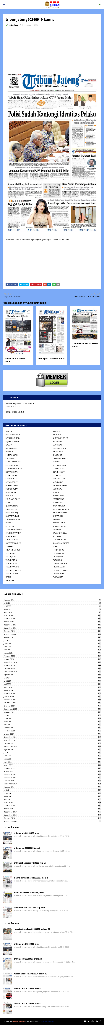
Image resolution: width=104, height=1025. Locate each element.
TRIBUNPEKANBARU (13, 570)
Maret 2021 (52, 802)
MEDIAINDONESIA (60, 485)
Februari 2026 (52, 618)
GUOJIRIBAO (57, 445)
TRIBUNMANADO (12, 567)
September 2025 (52, 634)
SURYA (55, 546)
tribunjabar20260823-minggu (28, 959)
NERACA (56, 492)
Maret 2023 (52, 727)
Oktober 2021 (52, 780)
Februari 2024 (52, 693)
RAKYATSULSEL (12, 523)
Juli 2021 (52, 790)
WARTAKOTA (58, 577)
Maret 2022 (52, 765)
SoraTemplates (18, 1021)
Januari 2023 (52, 734)
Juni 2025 (52, 643)
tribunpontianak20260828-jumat (29, 907)
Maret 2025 (52, 653)
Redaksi (14, 25)
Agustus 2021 (52, 787)
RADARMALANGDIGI (61, 509)
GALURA (9, 445)
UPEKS (8, 577)
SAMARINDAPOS (59, 526)
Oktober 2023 (52, 706)
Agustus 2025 (52, 637)
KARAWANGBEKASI (60, 458)
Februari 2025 (52, 656)
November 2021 (52, 777)
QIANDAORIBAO (12, 506)
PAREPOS (9, 495)
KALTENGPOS (11, 458)
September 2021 (52, 784)
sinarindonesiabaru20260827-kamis (31, 877)
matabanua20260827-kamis (27, 1003)
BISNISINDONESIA (13, 438)
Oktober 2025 (52, 631)
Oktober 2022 (52, 743)
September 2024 (52, 671)
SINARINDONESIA (59, 533)
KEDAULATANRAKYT (13, 462)
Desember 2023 (52, 699)
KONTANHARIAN (59, 465)
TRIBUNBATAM (58, 553)
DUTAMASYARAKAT (60, 438)
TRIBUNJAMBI (58, 556)
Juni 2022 (52, 755)
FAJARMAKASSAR (12, 441)
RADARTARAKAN (12, 516)
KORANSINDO (11, 475)
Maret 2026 (52, 615)
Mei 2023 (52, 721)
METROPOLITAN (12, 489)
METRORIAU (57, 489)
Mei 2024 (52, 684)
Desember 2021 (52, 774)
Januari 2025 (52, 659)
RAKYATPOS (57, 519)
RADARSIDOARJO (12, 512)
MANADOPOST (11, 482)
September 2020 (52, 821)
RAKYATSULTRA (59, 523)
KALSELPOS (57, 455)
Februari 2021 (52, 805)
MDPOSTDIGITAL (12, 485)
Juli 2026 (52, 603)
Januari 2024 (52, 696)
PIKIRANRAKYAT (59, 495)
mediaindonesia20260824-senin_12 (30, 973)
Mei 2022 (52, 759)
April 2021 (52, 799)
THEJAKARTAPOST (13, 550)
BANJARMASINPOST (13, 434)
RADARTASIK (58, 516)
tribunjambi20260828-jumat (27, 833)
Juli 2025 (52, 640)
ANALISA (9, 431)
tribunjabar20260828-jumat (51, 358)
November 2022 (52, 740)
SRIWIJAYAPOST (12, 539)
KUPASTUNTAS (12, 478)
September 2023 (52, 709)
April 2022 (52, 762)
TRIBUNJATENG (11, 560)
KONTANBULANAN (13, 465)
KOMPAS (56, 462)
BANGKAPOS (58, 431)
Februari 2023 (52, 731)
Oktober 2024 (52, 668)
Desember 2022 (52, 737)
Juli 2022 (52, 752)
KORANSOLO (58, 475)
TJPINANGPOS (58, 550)
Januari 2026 (52, 621)
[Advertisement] (52, 49)
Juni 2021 (52, 793)
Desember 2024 (52, 662)
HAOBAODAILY (11, 448)
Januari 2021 (52, 808)
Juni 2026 (52, 606)
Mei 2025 (52, 646)
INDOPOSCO (58, 451)
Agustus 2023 (52, 712)
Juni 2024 (52, 681)
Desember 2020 (52, 812)
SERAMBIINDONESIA (14, 529)
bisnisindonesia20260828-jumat (29, 892)
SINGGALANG (11, 536)
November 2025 (52, 628)
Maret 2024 (52, 690)
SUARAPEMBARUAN (13, 543)
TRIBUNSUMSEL (12, 573)
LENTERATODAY (59, 478)
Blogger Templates (46, 1021)
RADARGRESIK (11, 509)
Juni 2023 (52, 718)
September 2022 (52, 746)
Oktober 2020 (52, 818)
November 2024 (52, 665)
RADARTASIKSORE (13, 519)
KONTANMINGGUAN (14, 468)
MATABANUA (58, 482)
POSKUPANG (58, 502)
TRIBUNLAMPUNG (60, 563)
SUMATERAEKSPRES (61, 543)
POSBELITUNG (58, 499)
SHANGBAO (57, 529)
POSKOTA (10, 502)
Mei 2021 (52, 796)
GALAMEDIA (57, 441)
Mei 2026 (52, 609)
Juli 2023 (52, 715)
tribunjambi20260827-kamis (27, 988)
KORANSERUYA (12, 472)
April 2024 (52, 687)
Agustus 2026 (52, 600)
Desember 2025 (52, 625)
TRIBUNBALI (10, 553)
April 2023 (52, 724)
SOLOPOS (57, 536)
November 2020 (52, 815)
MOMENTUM (11, 492)
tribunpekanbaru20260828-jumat (30, 863)
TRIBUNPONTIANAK (60, 570)
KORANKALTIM (58, 468)
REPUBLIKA (10, 526)
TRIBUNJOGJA (58, 560)
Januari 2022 (52, 771)
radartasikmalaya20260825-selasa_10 (32, 929)
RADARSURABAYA (60, 512)
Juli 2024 (52, 678)
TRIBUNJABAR (11, 556)
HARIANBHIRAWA (59, 448)
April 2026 (52, 612)
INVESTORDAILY (12, 455)
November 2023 (52, 702)
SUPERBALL (10, 546)
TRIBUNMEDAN (59, 567)
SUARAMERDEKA (59, 539)
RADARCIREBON (59, 506)
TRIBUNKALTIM (11, 563)
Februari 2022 (52, 768)
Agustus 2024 (52, 674)
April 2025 (52, 650)
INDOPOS (9, 451)
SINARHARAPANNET (13, 533)
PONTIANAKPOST (13, 499)
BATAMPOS (57, 434)
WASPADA (10, 580)
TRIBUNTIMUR (58, 573)
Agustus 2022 (52, 749)
